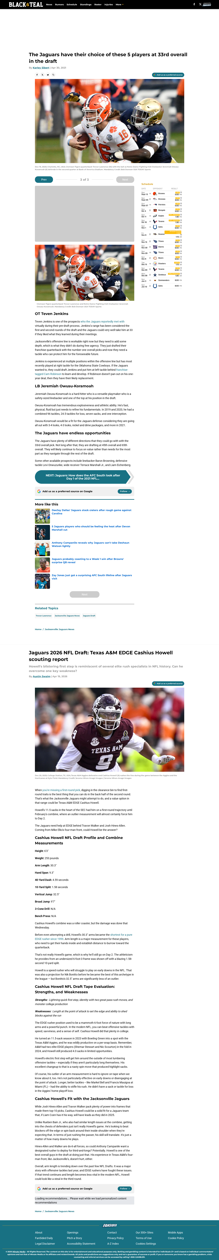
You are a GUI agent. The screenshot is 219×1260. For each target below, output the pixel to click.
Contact (112, 1232)
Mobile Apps (175, 1232)
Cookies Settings (146, 1243)
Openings (72, 1232)
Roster (97, 4)
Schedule (72, 4)
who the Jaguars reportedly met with (102, 321)
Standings (85, 4)
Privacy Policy (115, 1238)
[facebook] (194, 4)
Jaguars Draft (89, 616)
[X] (200, 4)
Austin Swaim (41, 676)
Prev (44, 179)
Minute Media (18, 1252)
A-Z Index (113, 1243)
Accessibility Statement (81, 1243)
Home (38, 629)
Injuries (108, 4)
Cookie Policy (176, 1238)
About (38, 1232)
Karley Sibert (41, 67)
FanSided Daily (44, 1238)
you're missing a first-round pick (61, 790)
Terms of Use (144, 1238)
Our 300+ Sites (144, 1232)
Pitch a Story (74, 1238)
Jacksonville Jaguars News (67, 616)
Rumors (59, 4)
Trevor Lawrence (43, 616)
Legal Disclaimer (45, 1243)
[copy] (53, 75)
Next (125, 179)
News (49, 4)
